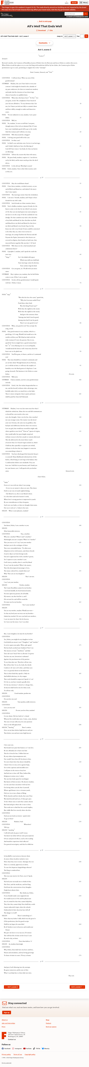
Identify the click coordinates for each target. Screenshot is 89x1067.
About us (5, 1020)
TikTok (38, 1048)
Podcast (48, 1023)
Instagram (18, 1048)
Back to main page (45, 21)
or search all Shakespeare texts (77, 16)
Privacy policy (6, 1054)
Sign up (7, 1012)
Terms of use (17, 1054)
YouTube (29, 1048)
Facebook (7, 1048)
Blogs (47, 1020)
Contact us (12, 1039)
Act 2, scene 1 (76, 987)
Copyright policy (30, 1054)
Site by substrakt (6, 1063)
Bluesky (46, 1048)
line (78, 36)
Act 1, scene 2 (13, 987)
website (72, 10)
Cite (51, 30)
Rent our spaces (51, 1027)
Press (3, 1027)
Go (86, 36)
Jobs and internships (8, 1023)
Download (42, 30)
